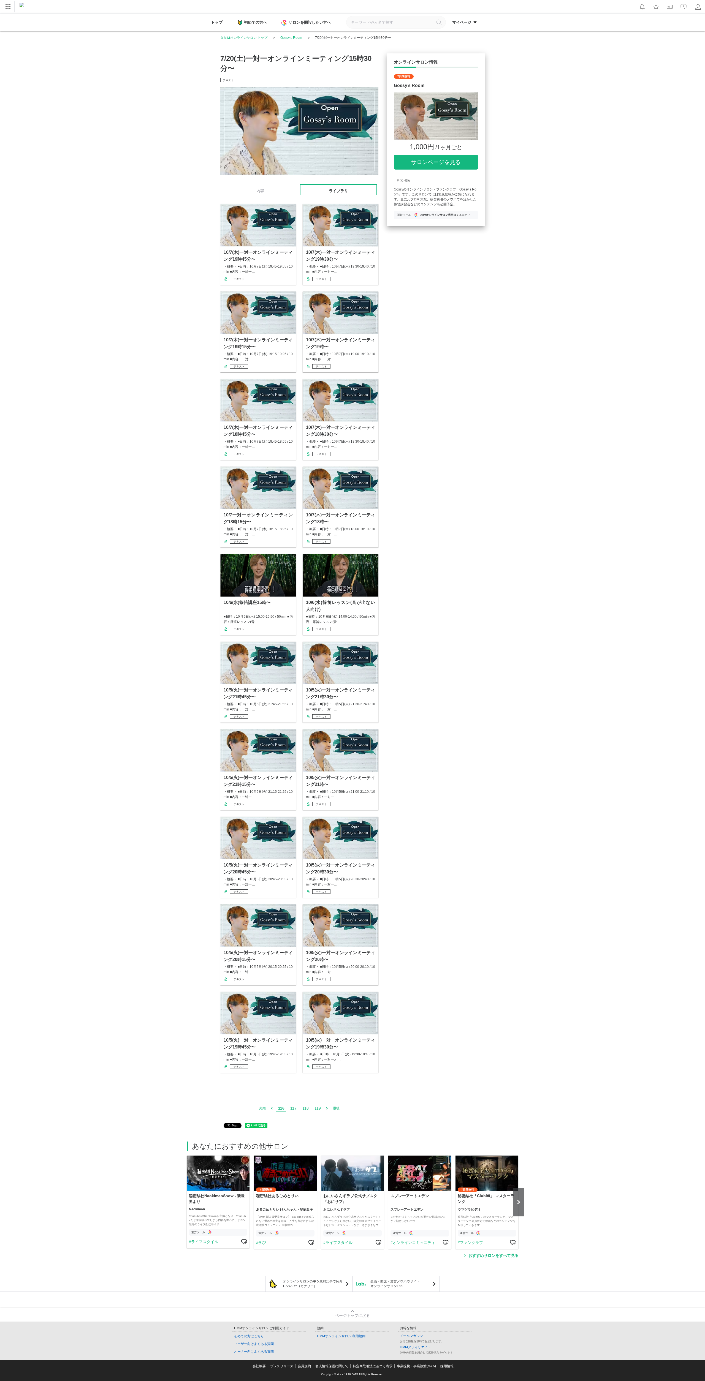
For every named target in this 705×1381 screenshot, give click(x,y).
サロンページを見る (436, 162)
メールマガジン (411, 1336)
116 (281, 1108)
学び (262, 1242)
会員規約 (304, 1366)
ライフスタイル (204, 1242)
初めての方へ (255, 22)
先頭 (262, 1108)
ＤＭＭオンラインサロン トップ (243, 38)
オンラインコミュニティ (414, 1242)
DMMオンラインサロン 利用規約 (341, 1336)
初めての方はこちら (249, 1336)
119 (317, 1108)
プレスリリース (281, 1366)
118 (305, 1108)
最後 (336, 1108)
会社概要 (259, 1366)
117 (293, 1108)
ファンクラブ (471, 1242)
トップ (217, 22)
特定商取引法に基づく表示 (372, 1366)
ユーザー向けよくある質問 (254, 1344)
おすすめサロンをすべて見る (493, 1255)
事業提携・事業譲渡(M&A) (416, 1366)
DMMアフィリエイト (415, 1347)
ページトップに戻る (352, 1315)
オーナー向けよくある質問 (254, 1351)
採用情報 (447, 1366)
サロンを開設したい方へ (310, 22)
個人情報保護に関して (331, 1366)
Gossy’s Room (291, 38)
